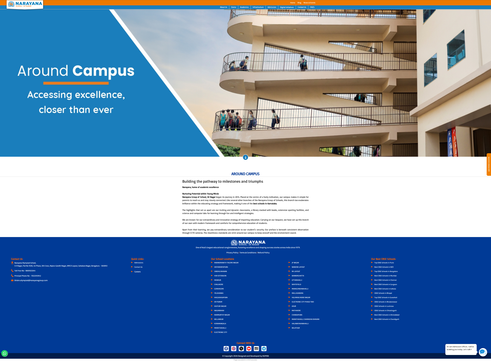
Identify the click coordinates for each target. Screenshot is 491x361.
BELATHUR (296, 328)
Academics (244, 7)
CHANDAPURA (297, 315)
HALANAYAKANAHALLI (300, 323)
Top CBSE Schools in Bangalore (386, 271)
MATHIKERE (296, 310)
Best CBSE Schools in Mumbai (385, 276)
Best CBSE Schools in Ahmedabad (386, 315)
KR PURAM (218, 302)
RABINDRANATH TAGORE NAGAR (226, 262)
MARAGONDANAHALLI (300, 289)
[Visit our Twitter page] (241, 349)
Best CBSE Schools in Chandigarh (386, 319)
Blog (299, 2)
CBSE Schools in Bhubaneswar (385, 302)
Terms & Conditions (248, 252)
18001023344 (30, 270)
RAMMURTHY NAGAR (222, 315)
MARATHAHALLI (220, 328)
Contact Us (302, 7)
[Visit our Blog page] (256, 349)
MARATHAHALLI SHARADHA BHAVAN (305, 319)
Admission (272, 7)
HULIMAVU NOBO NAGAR (301, 297)
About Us (223, 7)
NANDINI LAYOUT (298, 267)
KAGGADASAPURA (221, 297)
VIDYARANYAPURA (221, 267)
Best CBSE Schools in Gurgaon (385, 284)
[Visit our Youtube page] (249, 349)
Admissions (138, 262)
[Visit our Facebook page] (226, 349)
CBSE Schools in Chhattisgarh (385, 310)
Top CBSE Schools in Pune (384, 262)
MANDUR (217, 280)
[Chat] (483, 352)
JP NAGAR (295, 262)
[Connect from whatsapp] (4, 353)
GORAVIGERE (219, 289)
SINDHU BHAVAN (220, 271)
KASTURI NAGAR (220, 306)
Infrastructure (258, 7)
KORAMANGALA (220, 323)
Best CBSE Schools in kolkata (385, 289)
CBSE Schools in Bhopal (383, 293)
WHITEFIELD (296, 284)
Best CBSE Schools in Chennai (385, 280)
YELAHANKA (218, 293)
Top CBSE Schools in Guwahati (385, 297)
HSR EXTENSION (220, 276)
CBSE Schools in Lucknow (384, 306)
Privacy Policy (232, 252)
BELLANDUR (218, 319)
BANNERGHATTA (298, 276)
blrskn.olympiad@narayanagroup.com (31, 280)
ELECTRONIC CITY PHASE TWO (303, 302)
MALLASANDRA (297, 293)
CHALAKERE (218, 284)
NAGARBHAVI (219, 310)
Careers (137, 271)
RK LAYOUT (296, 271)
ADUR (294, 306)
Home (292, 2)
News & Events (309, 2)
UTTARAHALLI (297, 280)
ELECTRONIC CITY (220, 332)
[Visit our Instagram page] (234, 349)
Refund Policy (264, 252)
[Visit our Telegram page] (263, 349)
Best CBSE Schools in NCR (383, 267)
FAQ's (312, 7)
